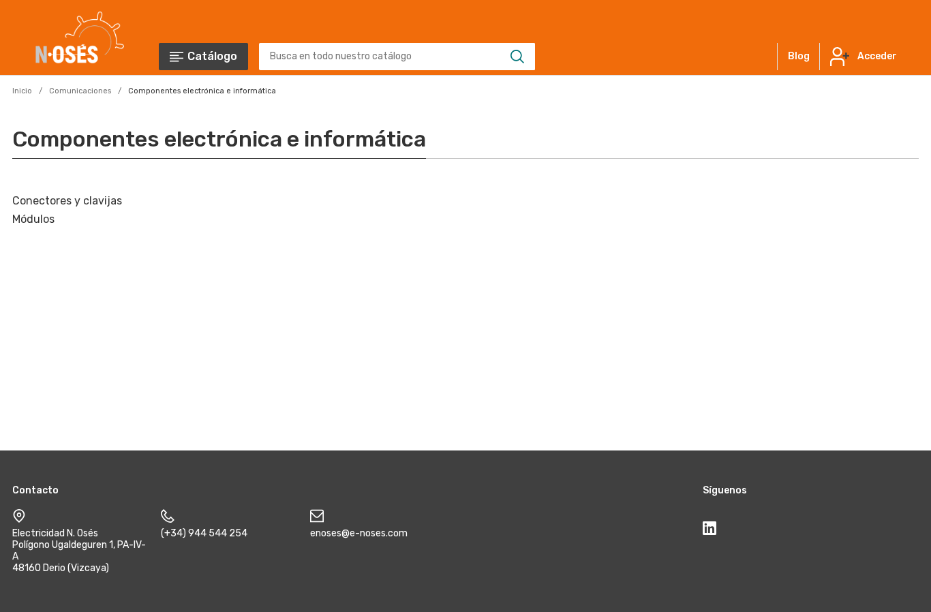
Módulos (33, 219)
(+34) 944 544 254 (204, 533)
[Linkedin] (709, 530)
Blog (799, 56)
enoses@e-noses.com (359, 533)
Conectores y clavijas (67, 200)
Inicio (22, 91)
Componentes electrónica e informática (202, 91)
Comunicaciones (80, 91)
